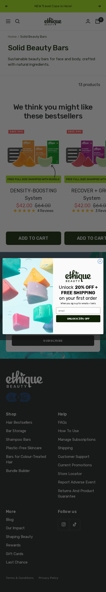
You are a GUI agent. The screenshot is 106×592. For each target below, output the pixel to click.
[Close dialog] (100, 261)
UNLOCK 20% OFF (78, 319)
